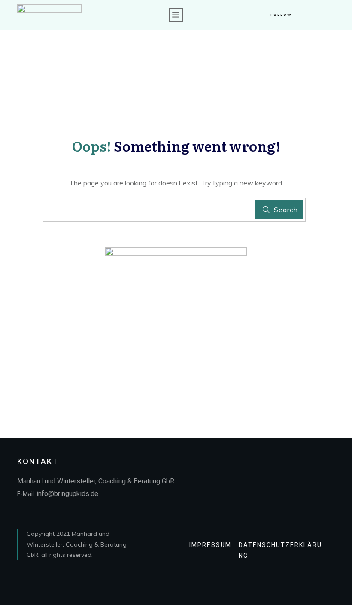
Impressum (210, 544)
